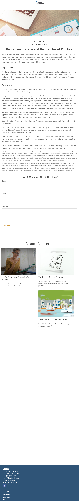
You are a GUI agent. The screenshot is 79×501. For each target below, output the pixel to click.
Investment (6, 497)
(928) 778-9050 (13, 471)
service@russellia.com (10, 482)
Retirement (6, 494)
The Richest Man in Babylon (50, 277)
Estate (5, 499)
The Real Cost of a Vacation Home (53, 320)
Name (4, 181)
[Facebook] (4, 485)
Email (4, 193)
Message (5, 206)
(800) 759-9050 (15, 474)
